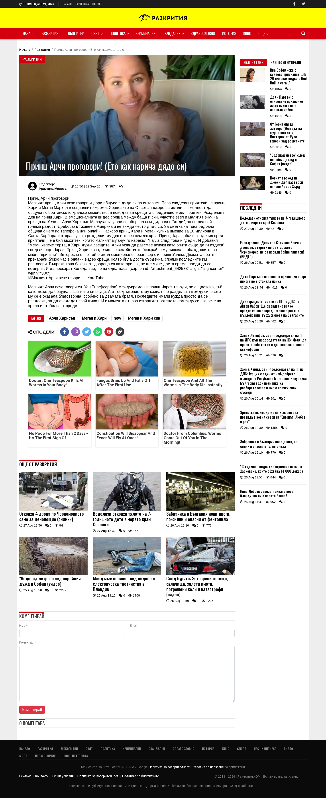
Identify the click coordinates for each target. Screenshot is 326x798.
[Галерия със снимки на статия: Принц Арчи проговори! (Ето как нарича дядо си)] (127, 115)
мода (23, 755)
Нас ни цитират (265, 748)
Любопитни (74, 33)
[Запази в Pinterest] (108, 331)
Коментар (27, 642)
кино (247, 33)
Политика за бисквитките (140, 776)
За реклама (82, 4)
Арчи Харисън (62, 318)
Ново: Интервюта (75, 755)
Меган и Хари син (144, 318)
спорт (241, 748)
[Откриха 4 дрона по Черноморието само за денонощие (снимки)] (53, 509)
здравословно (203, 33)
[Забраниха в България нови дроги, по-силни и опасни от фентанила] (200, 509)
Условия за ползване (209, 767)
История (229, 33)
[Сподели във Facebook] (64, 331)
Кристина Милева (52, 188)
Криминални (145, 33)
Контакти (42, 776)
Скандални (172, 33)
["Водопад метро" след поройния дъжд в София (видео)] (53, 574)
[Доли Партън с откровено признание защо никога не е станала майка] (252, 107)
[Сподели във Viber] (75, 331)
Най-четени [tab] (253, 62)
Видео (288, 748)
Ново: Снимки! (45, 755)
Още (261, 33)
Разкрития (50, 33)
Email (133, 625)
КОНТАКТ (97, 4)
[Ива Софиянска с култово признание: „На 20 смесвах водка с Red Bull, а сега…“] (252, 80)
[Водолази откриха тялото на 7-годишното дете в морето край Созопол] (127, 509)
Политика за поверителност (169, 767)
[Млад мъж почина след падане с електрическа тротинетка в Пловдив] (127, 574)
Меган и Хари (94, 318)
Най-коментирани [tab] (286, 62)
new (117, 318)
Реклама (25, 776)
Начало (67, 4)
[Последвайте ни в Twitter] (303, 4)
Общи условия (63, 776)
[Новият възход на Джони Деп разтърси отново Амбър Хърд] (252, 188)
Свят (95, 33)
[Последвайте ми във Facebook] (294, 4)
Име (23, 625)
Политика (118, 33)
